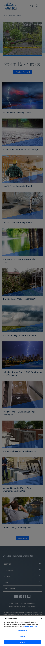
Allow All (22, 642)
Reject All (22, 636)
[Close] (41, 618)
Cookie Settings (22, 630)
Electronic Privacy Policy (30, 626)
